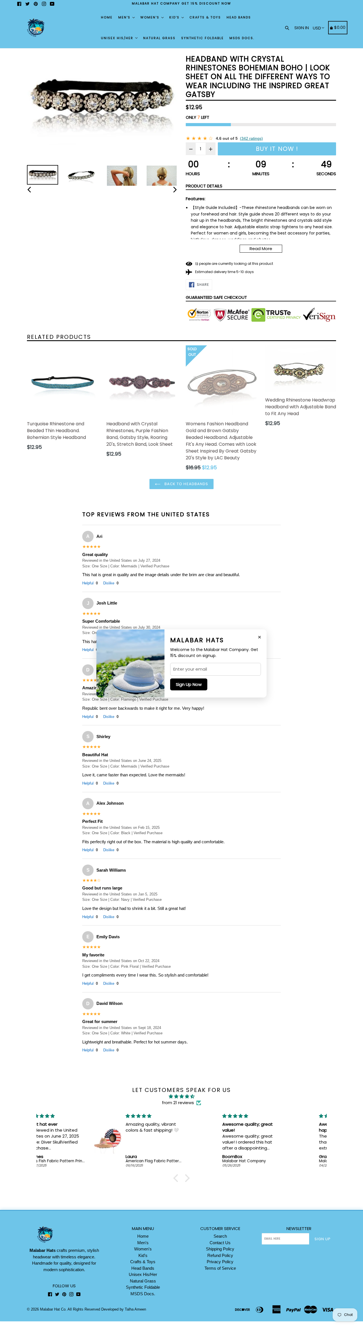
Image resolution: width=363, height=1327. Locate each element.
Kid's (175, 17)
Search (220, 1236)
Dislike (111, 583)
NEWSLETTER (298, 1228)
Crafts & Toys (205, 17)
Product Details (204, 186)
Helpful (90, 583)
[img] (181, 1096)
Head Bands (239, 17)
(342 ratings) (251, 138)
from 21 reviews (178, 1103)
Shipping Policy (220, 1248)
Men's (125, 17)
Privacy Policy (220, 1261)
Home (107, 17)
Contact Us (220, 1242)
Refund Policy (220, 1255)
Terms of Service (220, 1268)
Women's (150, 17)
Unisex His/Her (118, 38)
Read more (261, 249)
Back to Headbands (185, 484)
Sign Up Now (189, 684)
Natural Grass (159, 38)
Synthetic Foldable (202, 38)
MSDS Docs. (241, 38)
